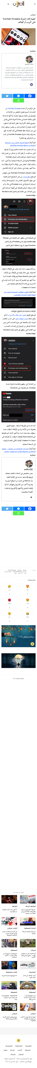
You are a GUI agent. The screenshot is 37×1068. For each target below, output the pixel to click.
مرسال (33, 950)
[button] (18, 660)
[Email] (31, 84)
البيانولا (33, 906)
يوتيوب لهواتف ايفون (21, 318)
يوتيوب (15, 573)
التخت (15, 928)
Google (24, 570)
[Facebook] (29, 96)
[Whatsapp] (18, 100)
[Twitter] (7, 96)
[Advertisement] (18, 806)
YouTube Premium (14, 108)
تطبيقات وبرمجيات (7, 571)
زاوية (5, 1050)
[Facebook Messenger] (18, 96)
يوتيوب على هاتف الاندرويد (17, 315)
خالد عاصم (29, 64)
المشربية (32, 972)
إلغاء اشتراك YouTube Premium (19, 571)
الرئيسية (28, 1046)
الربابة (28, 906)
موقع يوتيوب (26, 176)
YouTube (19, 570)
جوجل (25, 573)
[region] (18, 660)
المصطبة (27, 928)
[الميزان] (18, 4)
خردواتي (33, 15)
